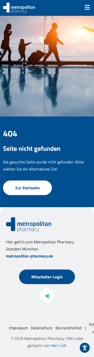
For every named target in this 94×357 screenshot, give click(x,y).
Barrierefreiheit (68, 328)
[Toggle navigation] (87, 7)
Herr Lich (58, 345)
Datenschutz (41, 328)
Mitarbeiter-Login (47, 277)
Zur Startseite (27, 188)
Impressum (18, 328)
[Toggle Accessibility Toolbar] (84, 347)
